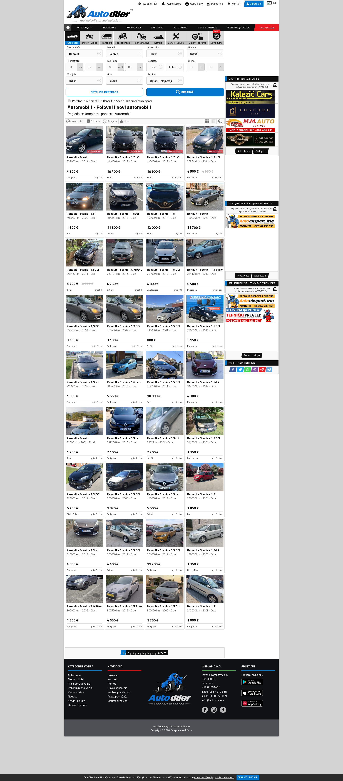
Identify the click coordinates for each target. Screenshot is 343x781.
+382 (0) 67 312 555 (214, 691)
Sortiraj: (152, 74)
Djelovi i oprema (77, 705)
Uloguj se (255, 3)
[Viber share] (255, 369)
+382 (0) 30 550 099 (214, 696)
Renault (74, 54)
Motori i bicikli (76, 679)
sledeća (161, 653)
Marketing (217, 3)
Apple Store (173, 3)
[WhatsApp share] (247, 369)
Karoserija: (153, 47)
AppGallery (196, 3)
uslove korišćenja (203, 777)
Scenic (114, 54)
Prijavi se (113, 675)
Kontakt (237, 3)
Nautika (72, 696)
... (153, 653)
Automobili (92, 101)
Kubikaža (112, 61)
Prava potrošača (117, 696)
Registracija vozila (238, 27)
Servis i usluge (76, 701)
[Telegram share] (269, 369)
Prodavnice (109, 27)
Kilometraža (73, 61)
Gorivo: (192, 47)
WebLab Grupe (182, 726)
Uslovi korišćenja (117, 688)
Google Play (150, 3)
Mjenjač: (71, 74)
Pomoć (112, 683)
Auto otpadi (180, 27)
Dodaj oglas (267, 27)
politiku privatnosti (224, 777)
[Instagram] (214, 710)
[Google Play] (252, 682)
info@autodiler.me (213, 700)
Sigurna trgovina (117, 701)
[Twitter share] (240, 369)
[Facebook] (205, 710)
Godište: (152, 61)
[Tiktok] (223, 710)
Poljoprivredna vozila (80, 688)
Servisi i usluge (207, 27)
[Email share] (262, 369)
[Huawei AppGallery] (252, 704)
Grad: (110, 74)
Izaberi (153, 53)
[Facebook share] (233, 369)
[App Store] (252, 693)
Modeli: (111, 47)
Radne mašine (76, 692)
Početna (77, 101)
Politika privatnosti (119, 692)
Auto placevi (133, 27)
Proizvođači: (73, 47)
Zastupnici (157, 27)
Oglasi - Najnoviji (161, 81)
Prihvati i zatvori (248, 777)
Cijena (191, 61)
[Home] (67, 27)
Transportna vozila (79, 683)
